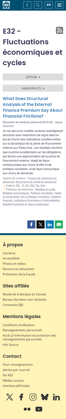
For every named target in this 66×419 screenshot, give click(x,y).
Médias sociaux (13, 381)
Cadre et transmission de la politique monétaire (32, 194)
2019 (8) (31, 77)
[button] (31, 224)
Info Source (11, 345)
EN (49, 5)
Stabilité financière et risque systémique (26, 204)
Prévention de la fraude (19, 274)
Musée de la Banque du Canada (24, 294)
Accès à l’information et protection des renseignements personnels (29, 337)
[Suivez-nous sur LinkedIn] (56, 400)
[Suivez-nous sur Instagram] (33, 400)
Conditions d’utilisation (19, 325)
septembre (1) (31, 88)
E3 (27, 185)
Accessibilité (11, 258)
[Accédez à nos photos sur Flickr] (27, 412)
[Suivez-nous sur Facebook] (21, 400)
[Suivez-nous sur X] (10, 400)
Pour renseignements (18, 365)
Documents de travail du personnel (36, 182)
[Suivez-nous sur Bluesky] (45, 400)
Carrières (9, 253)
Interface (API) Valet (16, 386)
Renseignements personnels (22, 330)
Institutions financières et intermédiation (37, 200)
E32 (32, 185)
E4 (37, 185)
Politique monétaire (41, 193)
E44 (43, 185)
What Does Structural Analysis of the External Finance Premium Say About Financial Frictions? (33, 107)
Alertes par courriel (16, 370)
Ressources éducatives (18, 269)
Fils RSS (8, 375)
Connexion (13, 305)
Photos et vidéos (14, 264)
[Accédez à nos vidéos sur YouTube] (38, 412)
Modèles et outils (45, 189)
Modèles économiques (16, 193)
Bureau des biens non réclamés (24, 300)
